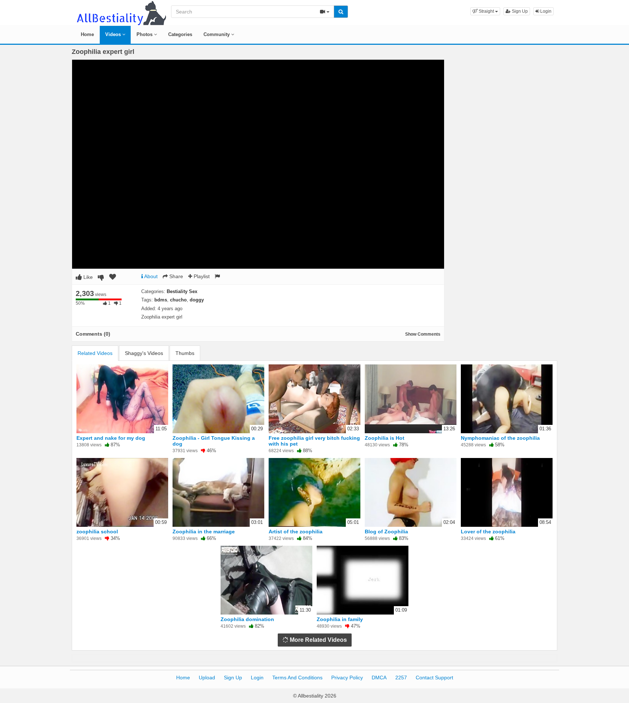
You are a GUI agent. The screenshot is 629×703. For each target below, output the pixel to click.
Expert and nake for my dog (110, 438)
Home (87, 34)
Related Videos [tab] (95, 353)
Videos (113, 34)
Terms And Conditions (297, 677)
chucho (178, 300)
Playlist (201, 276)
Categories (180, 34)
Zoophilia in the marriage (204, 531)
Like (87, 277)
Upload (207, 677)
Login (545, 11)
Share (175, 276)
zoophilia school (97, 531)
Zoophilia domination (247, 619)
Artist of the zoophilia (296, 531)
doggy (197, 300)
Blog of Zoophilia (386, 531)
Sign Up (519, 11)
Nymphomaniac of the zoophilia (500, 438)
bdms (160, 300)
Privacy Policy (347, 677)
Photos (145, 34)
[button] (485, 11)
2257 (401, 677)
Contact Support (434, 677)
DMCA (379, 677)
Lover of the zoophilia (488, 531)
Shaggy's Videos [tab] (144, 353)
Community (217, 34)
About (150, 276)
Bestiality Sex (182, 291)
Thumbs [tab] (184, 353)
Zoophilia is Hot (384, 438)
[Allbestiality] (120, 12)
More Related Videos (317, 640)
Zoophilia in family (340, 619)
